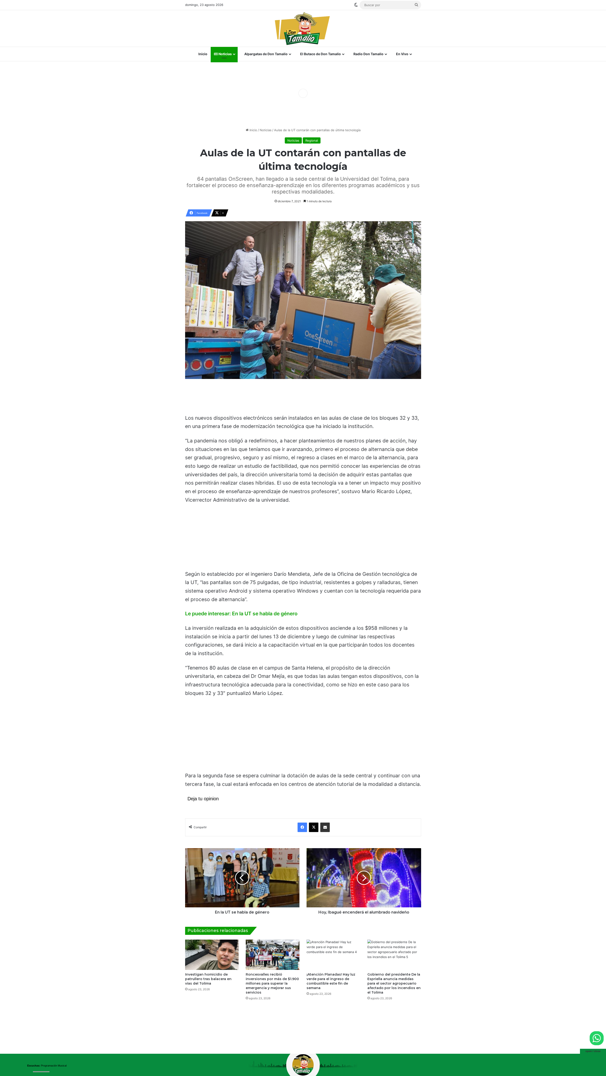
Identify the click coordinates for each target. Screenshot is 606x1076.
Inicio (202, 54)
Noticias (225, 54)
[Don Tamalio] (303, 28)
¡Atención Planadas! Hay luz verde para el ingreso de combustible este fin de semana (331, 981)
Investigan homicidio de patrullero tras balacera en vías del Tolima (208, 979)
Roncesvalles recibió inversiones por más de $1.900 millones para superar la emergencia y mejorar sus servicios (272, 983)
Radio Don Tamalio (368, 54)
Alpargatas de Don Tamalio (266, 54)
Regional (311, 140)
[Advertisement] (303, 398)
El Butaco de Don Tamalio (320, 54)
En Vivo (401, 54)
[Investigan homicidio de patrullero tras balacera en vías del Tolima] (212, 955)
